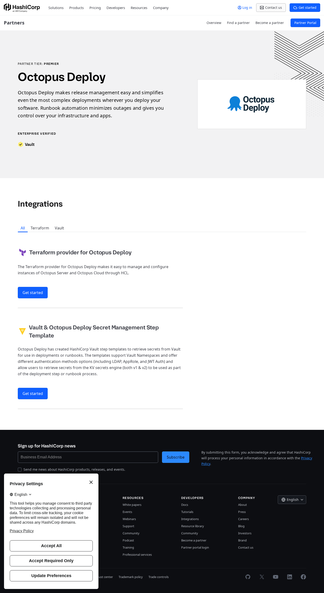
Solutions (56, 7)
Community (131, 533)
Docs (184, 505)
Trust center (104, 577)
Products (76, 7)
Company (161, 7)
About (242, 505)
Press (242, 512)
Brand (242, 540)
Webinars (129, 519)
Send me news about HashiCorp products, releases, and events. (74, 469)
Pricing (95, 7)
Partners (14, 22)
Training (128, 547)
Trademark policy (131, 577)
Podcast (128, 540)
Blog (241, 526)
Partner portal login (195, 547)
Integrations (190, 519)
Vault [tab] (59, 228)
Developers (115, 7)
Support (128, 526)
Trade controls (158, 577)
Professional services (137, 554)
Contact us (245, 547)
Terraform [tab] (40, 228)
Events (127, 512)
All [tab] (23, 228)
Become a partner (193, 540)
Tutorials (187, 512)
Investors (244, 533)
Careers (243, 519)
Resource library (192, 526)
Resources (139, 7)
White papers (132, 505)
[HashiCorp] (22, 7)
